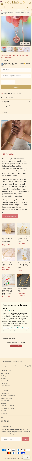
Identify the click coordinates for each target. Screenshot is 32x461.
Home (2, 11)
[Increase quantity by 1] (13, 82)
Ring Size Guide (5, 400)
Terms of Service (5, 385)
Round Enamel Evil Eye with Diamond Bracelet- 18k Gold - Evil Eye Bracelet (7, 291)
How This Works (5, 373)
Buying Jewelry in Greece (7, 408)
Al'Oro (3, 243)
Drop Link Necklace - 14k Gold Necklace (7, 263)
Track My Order (5, 393)
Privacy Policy (4, 383)
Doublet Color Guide (6, 398)
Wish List (3, 410)
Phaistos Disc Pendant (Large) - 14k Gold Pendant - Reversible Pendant (24, 265)
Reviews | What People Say (8, 381)
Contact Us (4, 413)
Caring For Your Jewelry (7, 405)
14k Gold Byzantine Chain (23, 289)
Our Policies (4, 378)
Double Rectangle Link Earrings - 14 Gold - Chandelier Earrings (24, 238)
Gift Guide (3, 403)
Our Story (3, 376)
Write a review (16, 346)
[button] (4, 49)
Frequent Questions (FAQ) (8, 395)
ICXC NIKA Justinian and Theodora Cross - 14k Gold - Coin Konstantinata (8, 239)
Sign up (25, 439)
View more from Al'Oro (10, 216)
